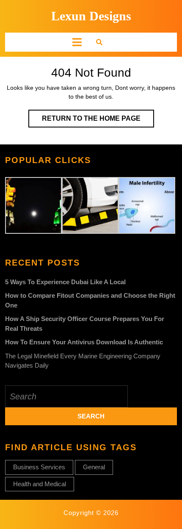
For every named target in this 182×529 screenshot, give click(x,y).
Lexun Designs (91, 16)
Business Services (39, 467)
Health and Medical (39, 483)
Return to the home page (98, 120)
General (94, 467)
